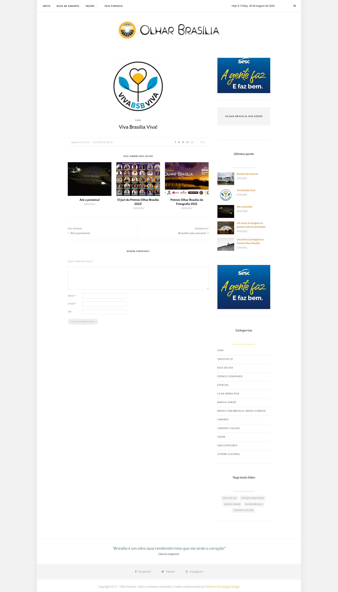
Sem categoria (227, 445)
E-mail (72, 303)
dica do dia (230, 498)
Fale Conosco (114, 6)
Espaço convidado (230, 376)
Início (46, 6)
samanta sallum (243, 510)
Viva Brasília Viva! (246, 190)
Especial (223, 385)
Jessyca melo (105, 142)
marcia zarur (232, 504)
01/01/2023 (83, 142)
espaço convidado (253, 498)
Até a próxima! (90, 200)
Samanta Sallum (228, 428)
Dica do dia (225, 368)
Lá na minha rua (228, 393)
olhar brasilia (254, 504)
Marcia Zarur (226, 402)
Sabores (223, 419)
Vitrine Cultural (228, 454)
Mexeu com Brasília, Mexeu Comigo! (241, 411)
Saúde (221, 437)
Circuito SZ (225, 359)
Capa (138, 120)
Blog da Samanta (68, 6)
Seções (90, 6)
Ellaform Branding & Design (223, 586)
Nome (71, 295)
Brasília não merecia (192, 233)
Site (69, 311)
